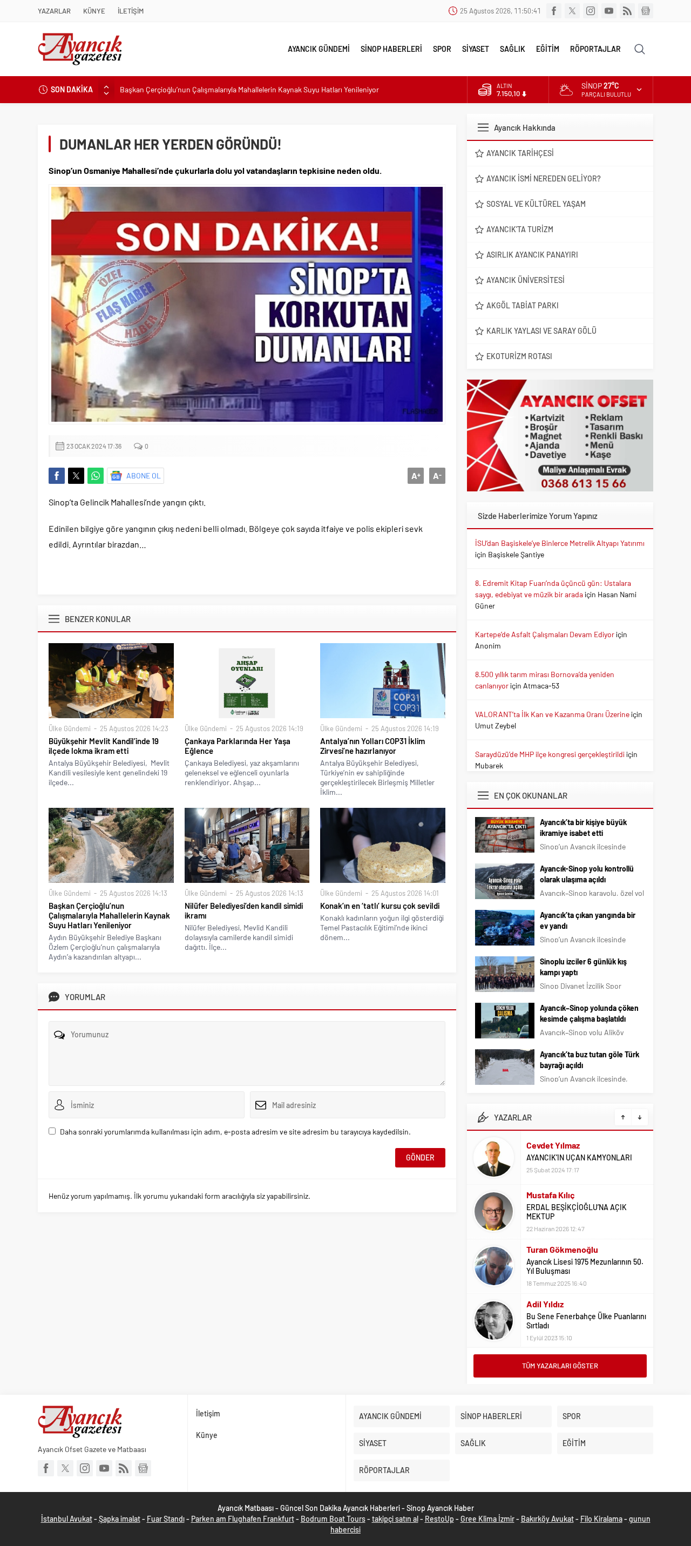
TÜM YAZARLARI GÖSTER (560, 1365)
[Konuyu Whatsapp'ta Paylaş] (95, 476)
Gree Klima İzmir (487, 1518)
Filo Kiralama (601, 1518)
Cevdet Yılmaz (553, 1145)
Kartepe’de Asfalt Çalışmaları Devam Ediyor (544, 634)
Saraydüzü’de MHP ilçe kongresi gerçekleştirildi (550, 754)
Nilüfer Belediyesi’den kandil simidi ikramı (244, 910)
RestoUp (439, 1518)
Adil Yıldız (545, 1304)
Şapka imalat (119, 1518)
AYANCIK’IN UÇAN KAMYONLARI (579, 1157)
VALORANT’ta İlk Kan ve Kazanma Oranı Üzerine (552, 714)
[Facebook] (553, 10)
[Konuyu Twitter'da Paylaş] (76, 476)
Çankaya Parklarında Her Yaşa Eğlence (237, 745)
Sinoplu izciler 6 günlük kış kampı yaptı (583, 967)
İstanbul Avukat (66, 1518)
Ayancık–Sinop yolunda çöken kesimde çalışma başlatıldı (589, 1013)
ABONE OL (143, 475)
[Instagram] (590, 10)
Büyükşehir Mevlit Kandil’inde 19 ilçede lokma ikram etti (104, 745)
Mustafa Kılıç (550, 1195)
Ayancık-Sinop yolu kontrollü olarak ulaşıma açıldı (587, 874)
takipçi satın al (395, 1518)
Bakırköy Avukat (547, 1518)
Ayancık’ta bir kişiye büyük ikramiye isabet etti (583, 828)
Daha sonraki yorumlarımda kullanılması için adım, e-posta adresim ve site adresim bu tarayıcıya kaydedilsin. (235, 1131)
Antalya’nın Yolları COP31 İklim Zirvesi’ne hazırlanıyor (372, 745)
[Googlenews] (645, 10)
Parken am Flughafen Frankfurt (242, 1518)
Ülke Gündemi (70, 728)
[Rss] (627, 10)
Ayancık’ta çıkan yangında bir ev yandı (587, 920)
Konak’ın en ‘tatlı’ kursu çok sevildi (379, 905)
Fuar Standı (166, 1518)
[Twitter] (572, 10)
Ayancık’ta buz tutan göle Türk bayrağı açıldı (589, 1060)
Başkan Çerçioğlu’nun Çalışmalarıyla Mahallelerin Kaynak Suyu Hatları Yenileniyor (249, 89)
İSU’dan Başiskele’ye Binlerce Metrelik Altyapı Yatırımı (560, 543)
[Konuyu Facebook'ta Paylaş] (57, 476)
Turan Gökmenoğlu (562, 1249)
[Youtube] (609, 10)
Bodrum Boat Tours (333, 1518)
